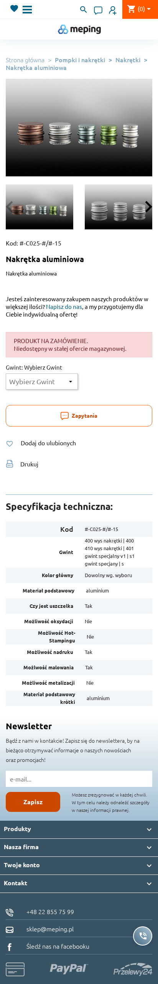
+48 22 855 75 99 (49, 911)
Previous (13, 206)
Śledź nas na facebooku (57, 946)
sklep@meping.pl (49, 928)
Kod (66, 529)
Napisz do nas (64, 306)
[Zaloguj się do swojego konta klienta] (113, 9)
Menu (27, 9)
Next (144, 206)
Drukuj (29, 464)
